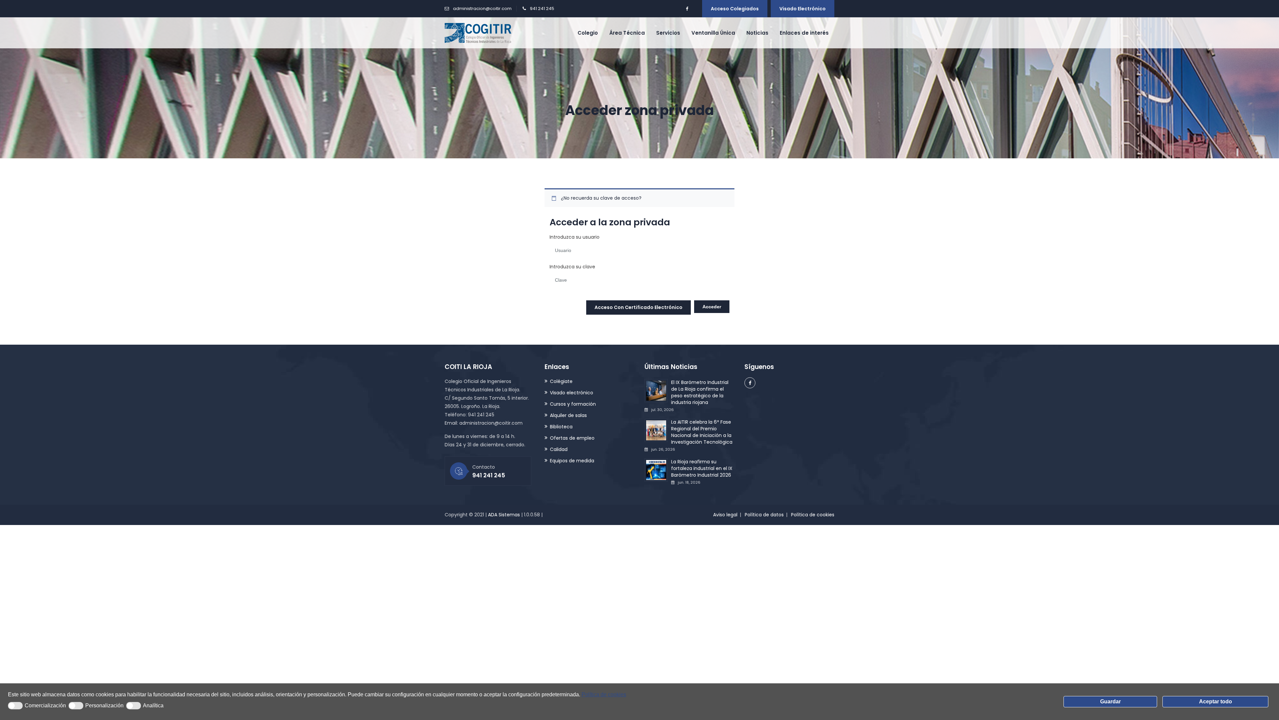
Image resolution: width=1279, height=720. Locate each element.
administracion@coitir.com (482, 8)
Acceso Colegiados (735, 8)
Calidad (559, 449)
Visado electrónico (802, 8)
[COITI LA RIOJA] (478, 32)
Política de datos (764, 514)
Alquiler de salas (568, 415)
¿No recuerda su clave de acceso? (601, 198)
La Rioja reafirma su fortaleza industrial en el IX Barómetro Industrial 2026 (701, 468)
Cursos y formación (573, 404)
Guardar (1110, 701)
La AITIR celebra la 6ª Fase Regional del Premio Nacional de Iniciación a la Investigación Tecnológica (701, 432)
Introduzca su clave (572, 266)
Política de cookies (604, 694)
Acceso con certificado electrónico (638, 307)
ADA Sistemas (504, 514)
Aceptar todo (1215, 701)
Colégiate (561, 381)
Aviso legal (725, 514)
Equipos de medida (572, 460)
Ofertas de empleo (572, 438)
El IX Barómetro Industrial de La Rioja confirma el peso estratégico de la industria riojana (699, 392)
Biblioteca (561, 426)
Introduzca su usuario (575, 237)
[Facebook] (686, 9)
